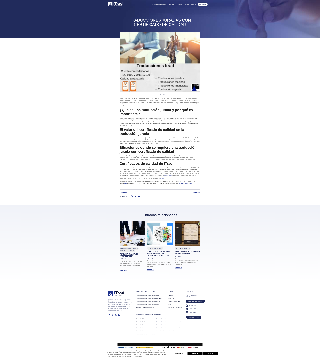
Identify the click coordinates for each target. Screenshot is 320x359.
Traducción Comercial (142, 328)
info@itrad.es (168, 175)
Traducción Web (140, 331)
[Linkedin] (109, 315)
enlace (162, 178)
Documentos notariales (129, 248)
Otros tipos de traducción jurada (145, 308)
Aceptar (211, 353)
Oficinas (170, 295)
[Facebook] (119, 315)
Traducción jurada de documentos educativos (148, 304)
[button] (159, 4)
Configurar (179, 353)
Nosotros (171, 298)
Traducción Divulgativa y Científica (145, 334)
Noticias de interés (127, 251)
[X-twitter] (112, 315)
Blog (169, 304)
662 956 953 (192, 305)
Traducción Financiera (142, 325)
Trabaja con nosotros (174, 301)
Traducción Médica (141, 322)
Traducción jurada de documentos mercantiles (149, 298)
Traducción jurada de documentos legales (147, 295)
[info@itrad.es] (187, 312)
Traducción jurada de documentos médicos (148, 301)
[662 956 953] (187, 305)
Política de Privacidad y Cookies (134, 356)
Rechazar (195, 353)
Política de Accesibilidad (175, 308)
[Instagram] (116, 315)
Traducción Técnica (141, 319)
